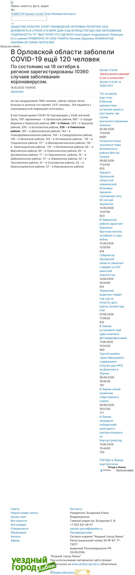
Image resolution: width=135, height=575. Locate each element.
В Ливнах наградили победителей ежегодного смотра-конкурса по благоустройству (111, 428)
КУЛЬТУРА (33, 26)
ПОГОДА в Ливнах (111, 460)
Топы (47, 13)
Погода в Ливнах (117, 467)
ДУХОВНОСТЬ (20, 30)
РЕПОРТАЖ (93, 26)
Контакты (69, 13)
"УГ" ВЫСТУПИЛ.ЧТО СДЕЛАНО (52, 34)
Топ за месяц (108, 93)
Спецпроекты (19, 528)
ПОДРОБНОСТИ (21, 34)
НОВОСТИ (18, 13)
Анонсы (16, 536)
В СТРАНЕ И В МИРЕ (43, 30)
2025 (105, 26)
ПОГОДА (88, 30)
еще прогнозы (109, 464)
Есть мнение (19, 38)
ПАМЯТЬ (63, 38)
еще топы (106, 97)
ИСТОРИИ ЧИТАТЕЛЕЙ (39, 42)
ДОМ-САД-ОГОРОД (69, 30)
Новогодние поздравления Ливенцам (98, 34)
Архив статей (34, 13)
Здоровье (87, 38)
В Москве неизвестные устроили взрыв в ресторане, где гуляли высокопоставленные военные (114, 113)
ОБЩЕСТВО (18, 26)
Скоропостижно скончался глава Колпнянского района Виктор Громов (110, 148)
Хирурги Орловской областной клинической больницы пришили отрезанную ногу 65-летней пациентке (111, 188)
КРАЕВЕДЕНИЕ (60, 26)
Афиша (15, 540)
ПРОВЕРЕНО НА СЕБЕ (42, 38)
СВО (98, 30)
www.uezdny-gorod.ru (85, 564)
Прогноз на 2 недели (124, 470)
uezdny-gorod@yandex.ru (86, 528)
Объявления (18, 532)
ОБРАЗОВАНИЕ (112, 30)
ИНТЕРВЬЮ (78, 26)
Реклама (56, 13)
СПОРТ (45, 26)
